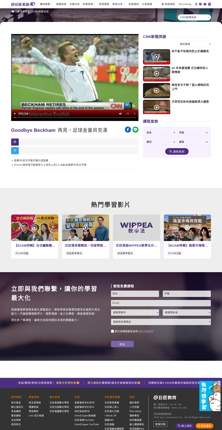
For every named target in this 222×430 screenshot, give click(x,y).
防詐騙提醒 (136, 420)
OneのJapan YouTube (87, 424)
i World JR (110, 415)
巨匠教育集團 (112, 402)
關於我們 (134, 402)
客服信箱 (160, 424)
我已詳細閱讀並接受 (134, 331)
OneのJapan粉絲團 (85, 415)
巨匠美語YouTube (84, 420)
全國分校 (74, 4)
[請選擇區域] (187, 312)
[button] (218, 382)
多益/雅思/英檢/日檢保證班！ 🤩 (49, 382)
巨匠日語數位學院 (59, 407)
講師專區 (134, 415)
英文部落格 (35, 402)
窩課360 (109, 420)
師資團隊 (104, 4)
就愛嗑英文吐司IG (84, 407)
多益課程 (16, 411)
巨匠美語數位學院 (59, 402)
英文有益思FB (82, 411)
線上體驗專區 (137, 424)
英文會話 (16, 402)
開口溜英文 (17, 407)
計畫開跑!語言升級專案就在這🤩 (114, 382)
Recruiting (185, 4)
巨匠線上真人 (112, 407)
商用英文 (16, 424)
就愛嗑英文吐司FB (85, 402)
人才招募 (134, 407)
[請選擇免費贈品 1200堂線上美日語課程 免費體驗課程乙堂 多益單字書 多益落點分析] (161, 322)
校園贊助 (134, 4)
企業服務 (147, 4)
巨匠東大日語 (112, 411)
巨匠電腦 (109, 424)
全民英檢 (16, 420)
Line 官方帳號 (36, 415)
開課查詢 (61, 4)
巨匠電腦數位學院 (59, 411)
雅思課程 (16, 415)
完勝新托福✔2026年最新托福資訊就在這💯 (176, 382)
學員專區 (170, 4)
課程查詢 (179, 151)
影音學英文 (23, 11)
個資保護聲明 (145, 331)
